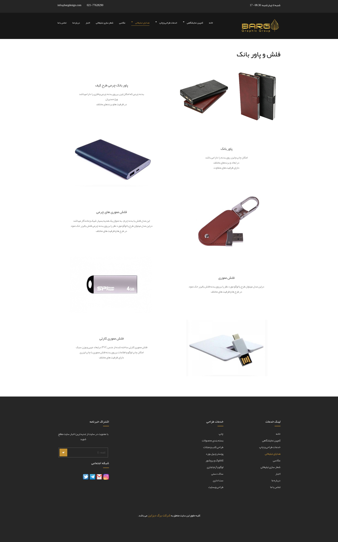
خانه (211, 22)
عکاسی (122, 22)
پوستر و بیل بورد (214, 453)
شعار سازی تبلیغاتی (104, 22)
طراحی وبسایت (215, 487)
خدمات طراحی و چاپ (168, 22)
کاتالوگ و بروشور (214, 460)
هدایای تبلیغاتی (142, 22)
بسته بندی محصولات (212, 440)
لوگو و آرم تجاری (215, 467)
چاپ (221, 433)
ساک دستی (217, 473)
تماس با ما (62, 22)
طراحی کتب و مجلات (213, 447)
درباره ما (76, 22)
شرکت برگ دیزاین (159, 515)
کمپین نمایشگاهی (194, 22)
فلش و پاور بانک (258, 54)
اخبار (88, 22)
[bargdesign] (259, 26)
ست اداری (218, 480)
